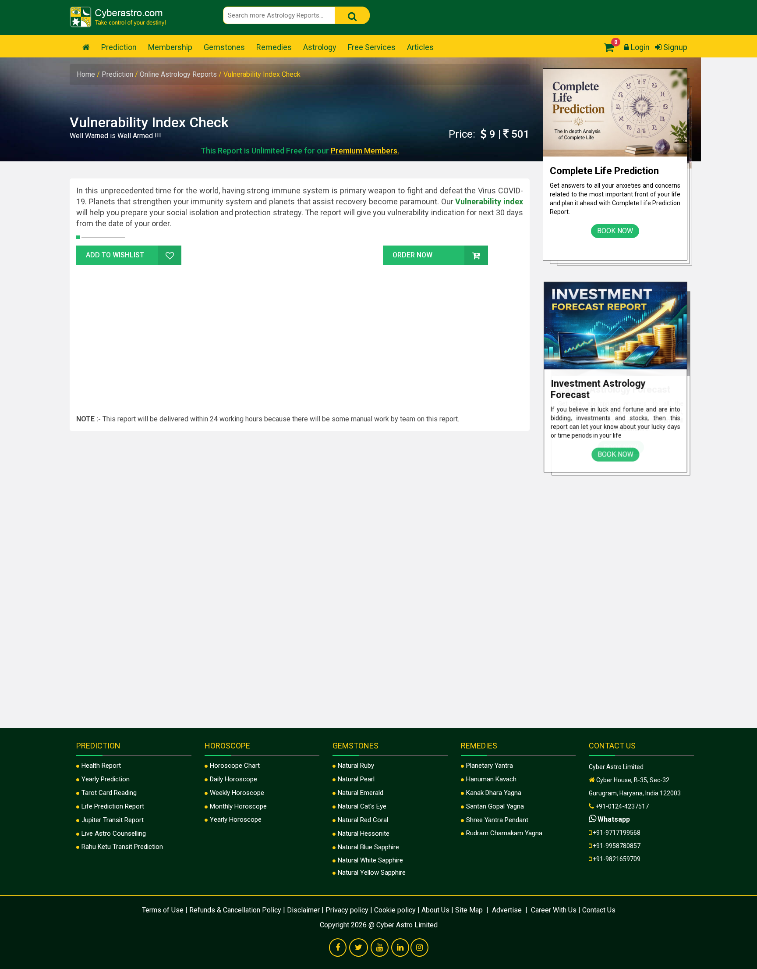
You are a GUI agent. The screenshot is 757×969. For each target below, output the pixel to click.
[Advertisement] (299, 337)
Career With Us (553, 910)
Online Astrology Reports (179, 74)
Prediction (119, 47)
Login (639, 47)
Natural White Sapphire (370, 860)
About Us (435, 910)
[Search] (352, 15)
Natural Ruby (356, 766)
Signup (674, 47)
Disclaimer (303, 910)
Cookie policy (395, 910)
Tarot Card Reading (109, 793)
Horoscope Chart (235, 766)
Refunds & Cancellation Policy (235, 910)
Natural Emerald (360, 793)
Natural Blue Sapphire (368, 847)
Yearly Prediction (105, 779)
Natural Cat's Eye (362, 806)
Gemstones (224, 47)
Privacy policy (346, 910)
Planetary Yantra (489, 766)
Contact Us (599, 910)
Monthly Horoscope (238, 806)
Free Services (372, 47)
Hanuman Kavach (491, 779)
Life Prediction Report (112, 806)
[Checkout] (606, 47)
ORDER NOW (412, 255)
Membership (170, 47)
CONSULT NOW (579, 15)
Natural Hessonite (363, 833)
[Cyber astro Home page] (86, 47)
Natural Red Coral (363, 820)
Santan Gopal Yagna (495, 806)
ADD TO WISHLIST (115, 255)
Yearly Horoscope (236, 819)
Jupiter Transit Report (112, 820)
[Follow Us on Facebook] (338, 947)
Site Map (470, 910)
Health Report (101, 766)
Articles (420, 47)
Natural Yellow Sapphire (372, 872)
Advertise (507, 910)
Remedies (274, 47)
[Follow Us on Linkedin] (400, 947)
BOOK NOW (615, 231)
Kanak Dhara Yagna (493, 793)
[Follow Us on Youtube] (380, 947)
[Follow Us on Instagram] (419, 947)
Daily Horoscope (233, 779)
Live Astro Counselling (113, 833)
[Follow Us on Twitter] (358, 947)
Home (87, 74)
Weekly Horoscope (237, 793)
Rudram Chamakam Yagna (504, 833)
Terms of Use (163, 910)
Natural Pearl (356, 779)
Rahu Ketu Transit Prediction (122, 847)
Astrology (319, 47)
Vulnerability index (489, 201)
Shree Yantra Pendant (497, 820)
